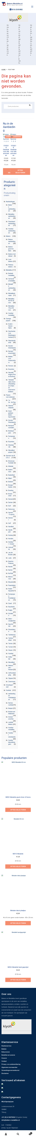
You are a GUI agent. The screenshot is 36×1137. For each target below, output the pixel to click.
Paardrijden (12, 585)
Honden (10, 538)
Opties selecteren (20, 171)
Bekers (8, 236)
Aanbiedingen (10, 201)
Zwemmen (11, 681)
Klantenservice (6, 1046)
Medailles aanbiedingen (11, 216)
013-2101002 (16, 9)
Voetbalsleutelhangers (11, 742)
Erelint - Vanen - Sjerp (10, 326)
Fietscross (11, 509)
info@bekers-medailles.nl (11, 1120)
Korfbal (10, 573)
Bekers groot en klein (11, 249)
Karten (10, 570)
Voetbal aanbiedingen (11, 231)
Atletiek (10, 466)
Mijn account (6, 1134)
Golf (9, 523)
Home (4, 69)
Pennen (10, 366)
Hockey (10, 535)
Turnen (10, 647)
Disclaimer (5, 1073)
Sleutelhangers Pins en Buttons (12, 374)
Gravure (4, 1058)
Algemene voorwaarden (9, 1067)
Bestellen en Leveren (8, 1055)
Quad (10, 603)
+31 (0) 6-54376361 (9, 1117)
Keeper (10, 708)
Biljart (10, 478)
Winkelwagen (27, 1132)
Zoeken (18, 1134)
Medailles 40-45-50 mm (11, 301)
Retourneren (6, 1052)
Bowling (10, 490)
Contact (4, 1061)
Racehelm (11, 607)
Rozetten (11, 369)
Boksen (10, 481)
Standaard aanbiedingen (11, 223)
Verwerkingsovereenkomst (10, 1070)
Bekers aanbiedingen (11, 241)
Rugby (10, 610)
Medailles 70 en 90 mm (11, 308)
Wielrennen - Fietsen (10, 667)
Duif (9, 506)
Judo (10, 558)
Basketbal (11, 475)
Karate (10, 566)
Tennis (10, 643)
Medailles (9, 270)
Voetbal (10, 653)
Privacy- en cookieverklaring (11, 1064)
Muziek (10, 582)
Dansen (10, 499)
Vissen (10, 650)
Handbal (11, 526)
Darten (10, 502)
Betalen (4, 1049)
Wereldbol (11, 662)
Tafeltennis (12, 635)
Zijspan (10, 678)
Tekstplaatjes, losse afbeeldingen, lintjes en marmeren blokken (11, 385)
